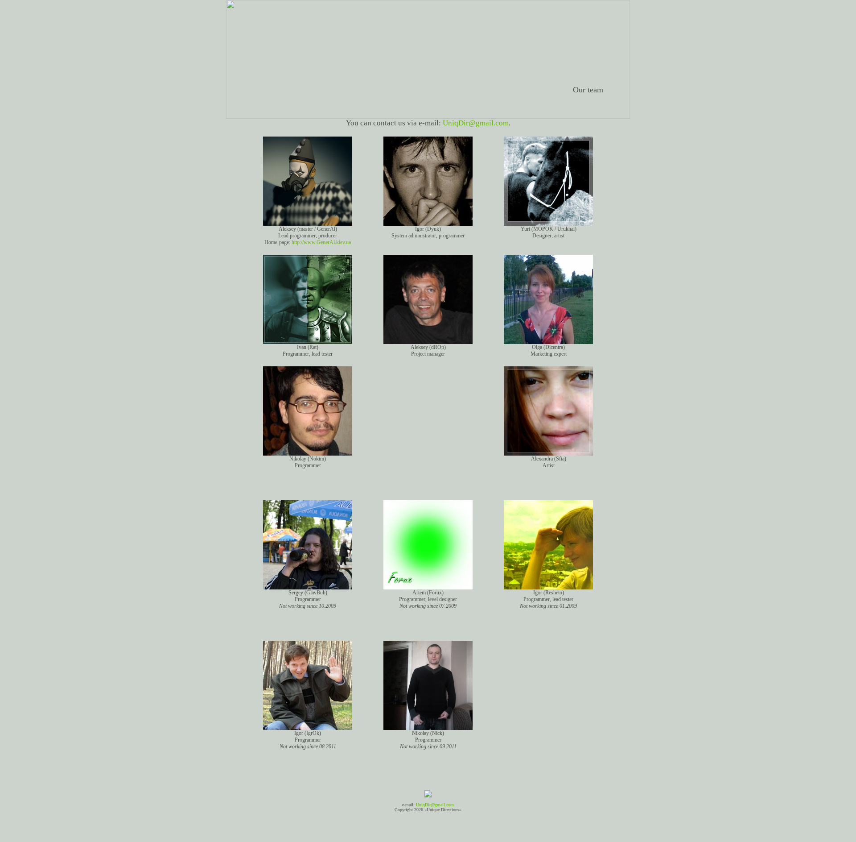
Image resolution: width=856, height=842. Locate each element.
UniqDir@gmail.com (476, 123)
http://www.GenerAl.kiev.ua (321, 242)
